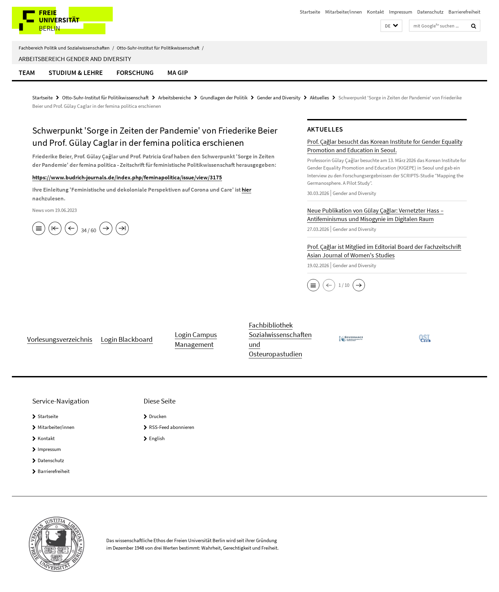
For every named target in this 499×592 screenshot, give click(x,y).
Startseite (310, 11)
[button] (391, 26)
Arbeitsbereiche (174, 97)
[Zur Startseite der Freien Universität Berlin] (69, 20)
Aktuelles (319, 97)
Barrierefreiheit (464, 11)
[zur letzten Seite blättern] (122, 229)
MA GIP (177, 72)
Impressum (400, 11)
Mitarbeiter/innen (343, 11)
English (157, 438)
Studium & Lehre (76, 72)
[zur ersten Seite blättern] (55, 229)
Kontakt (375, 11)
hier (246, 189)
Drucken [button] (157, 416)
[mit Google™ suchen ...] (473, 25)
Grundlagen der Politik (223, 97)
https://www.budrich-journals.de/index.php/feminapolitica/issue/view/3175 (127, 177)
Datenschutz (430, 11)
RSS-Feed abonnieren (171, 427)
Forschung (135, 72)
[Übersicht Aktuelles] (38, 229)
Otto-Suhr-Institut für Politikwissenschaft (160, 47)
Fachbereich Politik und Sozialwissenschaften (66, 47)
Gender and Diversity (278, 97)
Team (27, 72)
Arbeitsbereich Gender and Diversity (75, 59)
